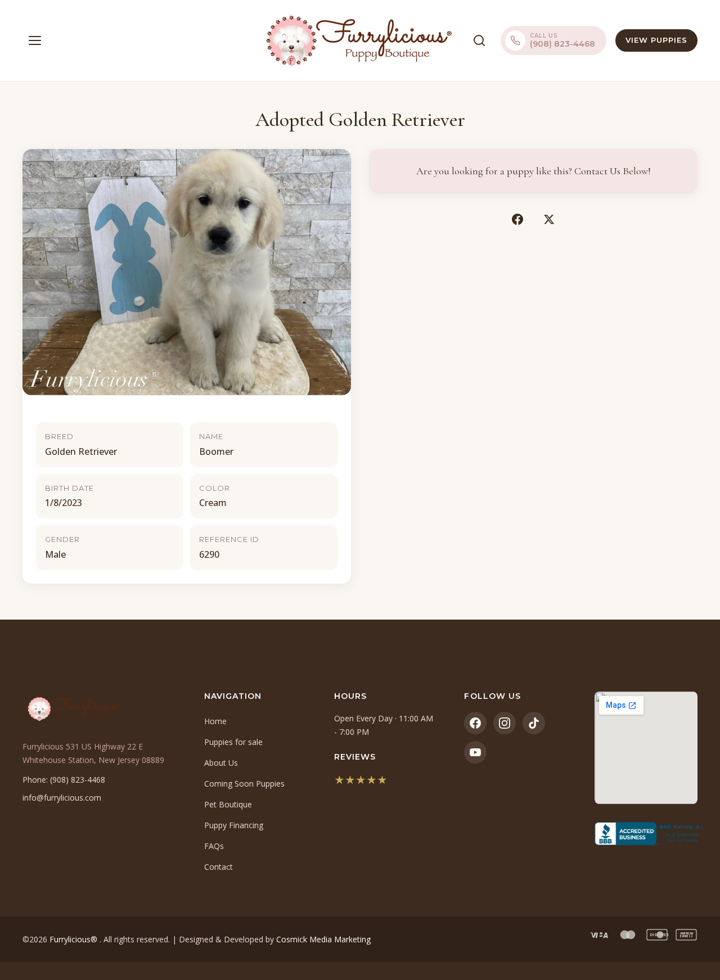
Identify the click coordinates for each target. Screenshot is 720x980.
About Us (221, 762)
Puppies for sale (233, 742)
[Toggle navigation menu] (34, 40)
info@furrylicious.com (61, 797)
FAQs (214, 846)
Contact (218, 866)
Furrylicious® (75, 939)
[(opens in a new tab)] (646, 834)
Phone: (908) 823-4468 (63, 779)
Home (215, 721)
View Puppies (656, 39)
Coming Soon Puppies (244, 783)
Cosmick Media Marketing (323, 939)
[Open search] (479, 40)
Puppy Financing (233, 825)
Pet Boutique (228, 804)
